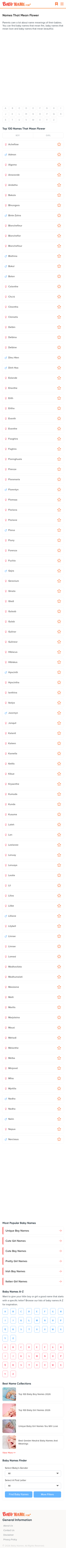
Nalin (11, 1119)
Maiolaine (13, 987)
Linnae (12, 936)
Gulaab (12, 611)
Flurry (11, 540)
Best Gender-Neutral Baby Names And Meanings (38, 1442)
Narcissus (13, 1139)
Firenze (12, 469)
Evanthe (12, 428)
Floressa (12, 499)
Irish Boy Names (15, 1271)
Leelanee (13, 844)
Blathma (12, 256)
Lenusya (12, 865)
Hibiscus (12, 652)
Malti (11, 997)
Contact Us (8, 1530)
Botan (11, 276)
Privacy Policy (10, 1539)
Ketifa (11, 763)
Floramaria (14, 479)
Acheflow (13, 144)
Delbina (12, 337)
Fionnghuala (15, 459)
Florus (11, 530)
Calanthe (13, 286)
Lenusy (12, 855)
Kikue (11, 773)
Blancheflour (15, 245)
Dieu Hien (13, 357)
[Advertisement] (33, 68)
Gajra (11, 570)
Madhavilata (15, 966)
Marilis (11, 1007)
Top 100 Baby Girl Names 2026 (34, 1410)
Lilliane (12, 916)
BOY (18, 135)
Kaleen (12, 743)
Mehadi (12, 1037)
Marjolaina (14, 1017)
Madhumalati (15, 976)
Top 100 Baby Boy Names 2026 (34, 1394)
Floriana (12, 509)
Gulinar (12, 631)
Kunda (11, 804)
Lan (10, 834)
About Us (8, 1525)
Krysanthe (13, 784)
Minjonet (13, 1068)
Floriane (12, 520)
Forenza (12, 550)
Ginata (12, 591)
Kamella (12, 753)
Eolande (12, 377)
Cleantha (13, 306)
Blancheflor (14, 235)
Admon (12, 154)
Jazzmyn (13, 712)
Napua (12, 1129)
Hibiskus (12, 662)
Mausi (11, 1027)
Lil (9, 885)
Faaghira (13, 438)
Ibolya (11, 702)
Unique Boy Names (17, 1230)
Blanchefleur (15, 225)
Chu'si (11, 296)
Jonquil (12, 723)
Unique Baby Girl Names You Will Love (38, 1426)
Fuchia (12, 560)
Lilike (11, 905)
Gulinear (12, 641)
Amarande (14, 174)
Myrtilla (12, 1088)
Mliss (11, 1078)
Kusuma (12, 814)
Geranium (13, 580)
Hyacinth (13, 672)
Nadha (12, 1098)
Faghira (12, 449)
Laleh (11, 824)
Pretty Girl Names (16, 1261)
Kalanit (12, 733)
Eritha (11, 408)
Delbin (11, 327)
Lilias (11, 895)
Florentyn (13, 489)
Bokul (11, 266)
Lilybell (12, 926)
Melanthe (13, 1047)
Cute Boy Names (16, 1251)
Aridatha (13, 185)
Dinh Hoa (13, 367)
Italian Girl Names (16, 1281)
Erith (10, 398)
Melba (11, 1058)
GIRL (48, 135)
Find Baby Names (19, 1494)
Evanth (12, 418)
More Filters (47, 1494)
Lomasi (12, 956)
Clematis (13, 317)
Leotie (11, 875)
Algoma (12, 164)
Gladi (11, 601)
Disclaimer (8, 1535)
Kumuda (12, 794)
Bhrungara (14, 205)
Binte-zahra (14, 215)
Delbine (12, 347)
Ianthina (12, 692)
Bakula (12, 195)
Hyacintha (13, 682)
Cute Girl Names (16, 1241)
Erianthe (12, 388)
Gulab (11, 621)
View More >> (9, 1452)
